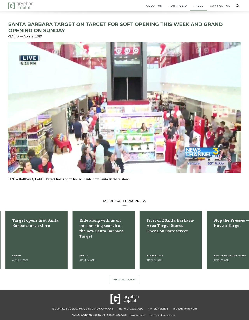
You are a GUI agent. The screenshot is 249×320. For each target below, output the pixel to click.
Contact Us (220, 5)
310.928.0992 (135, 308)
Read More (43, 260)
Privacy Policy (138, 314)
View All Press (124, 279)
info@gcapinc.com (185, 308)
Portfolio (177, 5)
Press (198, 5)
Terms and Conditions (162, 314)
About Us (154, 5)
